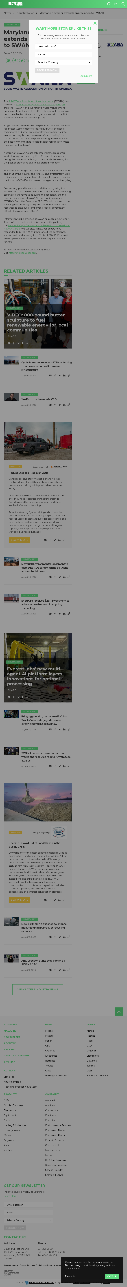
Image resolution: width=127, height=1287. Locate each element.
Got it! (112, 1276)
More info (70, 1276)
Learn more (85, 76)
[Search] (123, 4)
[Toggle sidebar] (4, 4)
